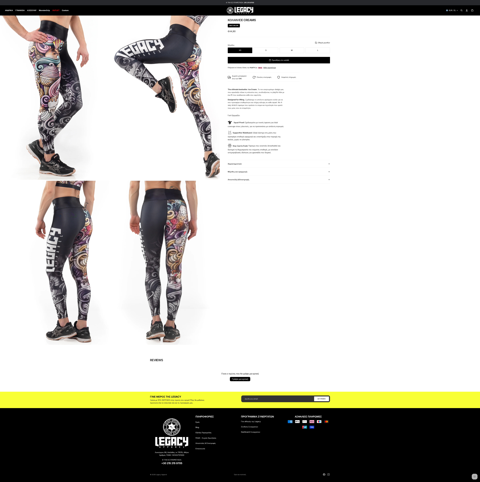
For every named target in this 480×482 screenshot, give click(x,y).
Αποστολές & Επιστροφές (238, 179)
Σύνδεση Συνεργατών (249, 427)
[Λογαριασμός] (467, 10)
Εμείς (198, 422)
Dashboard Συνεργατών (250, 432)
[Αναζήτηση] (461, 10)
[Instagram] (328, 474)
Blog (197, 427)
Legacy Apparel (161, 474)
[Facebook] (324, 474)
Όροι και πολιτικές (240, 474)
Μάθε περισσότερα (269, 68)
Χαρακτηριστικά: (235, 164)
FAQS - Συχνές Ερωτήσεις (206, 438)
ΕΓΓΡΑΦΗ (322, 399)
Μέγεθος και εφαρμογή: (238, 172)
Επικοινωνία (200, 448)
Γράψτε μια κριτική (240, 379)
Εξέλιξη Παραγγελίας (204, 432)
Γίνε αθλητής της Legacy (251, 421)
